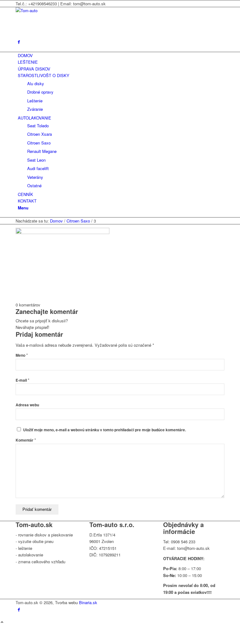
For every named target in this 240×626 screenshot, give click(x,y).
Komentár (26, 440)
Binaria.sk (88, 602)
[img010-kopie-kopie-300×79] (62, 10)
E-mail (22, 380)
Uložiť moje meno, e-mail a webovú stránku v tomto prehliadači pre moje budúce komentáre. (104, 430)
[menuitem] (121, 55)
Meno (22, 355)
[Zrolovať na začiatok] (2, 622)
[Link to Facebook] (19, 42)
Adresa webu (27, 405)
